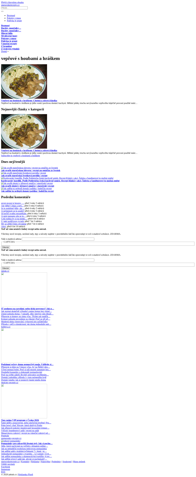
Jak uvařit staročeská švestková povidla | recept (24, 175)
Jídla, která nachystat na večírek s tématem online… (24, 446)
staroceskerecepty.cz (10, 5)
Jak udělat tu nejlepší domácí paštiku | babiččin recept (27, 191)
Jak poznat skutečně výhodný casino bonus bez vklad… (26, 311)
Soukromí (67, 461)
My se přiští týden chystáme (13, 224)
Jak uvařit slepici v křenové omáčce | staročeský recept (27, 186)
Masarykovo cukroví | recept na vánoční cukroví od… (25, 433)
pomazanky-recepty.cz (11, 438)
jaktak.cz (5, 271)
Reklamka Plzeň (25, 474)
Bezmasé (11, 15)
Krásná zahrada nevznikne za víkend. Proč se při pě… (25, 319)
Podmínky (56, 461)
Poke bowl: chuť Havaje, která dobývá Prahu (21, 425)
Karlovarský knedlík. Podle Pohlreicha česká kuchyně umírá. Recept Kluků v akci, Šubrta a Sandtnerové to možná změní (60, 181)
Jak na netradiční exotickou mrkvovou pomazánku (24, 448)
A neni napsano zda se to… (13, 216)
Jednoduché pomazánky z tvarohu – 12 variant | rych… (26, 454)
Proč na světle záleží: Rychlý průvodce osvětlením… (25, 375)
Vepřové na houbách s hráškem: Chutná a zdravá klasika (29, 100)
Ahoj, (3, 226)
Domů (4, 51)
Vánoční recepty (9, 43)
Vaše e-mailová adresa (11, 239)
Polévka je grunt (14, 20)
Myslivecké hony (9, 36)
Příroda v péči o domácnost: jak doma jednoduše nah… (26, 324)
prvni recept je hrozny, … (12, 203)
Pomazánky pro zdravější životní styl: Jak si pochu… (27, 443)
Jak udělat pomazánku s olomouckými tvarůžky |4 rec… (26, 456)
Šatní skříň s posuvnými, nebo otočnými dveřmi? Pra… (26, 423)
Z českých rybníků (10, 49)
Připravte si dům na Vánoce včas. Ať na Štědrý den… (25, 367)
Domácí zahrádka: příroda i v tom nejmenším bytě (23, 377)
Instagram (5, 469)
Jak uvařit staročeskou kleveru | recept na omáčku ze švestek (30, 170)
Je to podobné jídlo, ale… (12, 208)
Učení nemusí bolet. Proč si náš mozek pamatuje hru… (26, 369)
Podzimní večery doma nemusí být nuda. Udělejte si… (27, 364)
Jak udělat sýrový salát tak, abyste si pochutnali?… (24, 459)
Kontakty (25, 461)
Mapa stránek (79, 461)
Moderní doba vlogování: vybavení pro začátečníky (24, 321)
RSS (3, 472)
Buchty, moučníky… (11, 28)
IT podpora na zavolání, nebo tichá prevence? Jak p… (27, 308)
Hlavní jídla (6, 33)
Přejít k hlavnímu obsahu (12, 2)
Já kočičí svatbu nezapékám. (14, 213)
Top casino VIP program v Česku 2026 (20, 420)
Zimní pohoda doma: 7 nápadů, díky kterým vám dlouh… (27, 314)
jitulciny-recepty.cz (9, 382)
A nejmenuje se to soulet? (12, 211)
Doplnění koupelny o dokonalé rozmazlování (21, 372)
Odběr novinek (8, 464)
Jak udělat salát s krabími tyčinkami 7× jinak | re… (24, 451)
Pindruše (5, 435)
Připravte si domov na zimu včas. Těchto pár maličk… (25, 316)
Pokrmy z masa (14, 18)
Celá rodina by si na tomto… (14, 218)
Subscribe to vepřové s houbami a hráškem (20, 155)
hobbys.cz (5, 327)
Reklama (35, 461)
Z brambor (6, 46)
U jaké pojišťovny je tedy (12, 221)
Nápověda (45, 461)
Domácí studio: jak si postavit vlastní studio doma (23, 380)
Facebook (5, 467)
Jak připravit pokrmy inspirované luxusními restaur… (25, 428)
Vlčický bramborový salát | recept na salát (20, 430)
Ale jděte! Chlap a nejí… (12, 206)
